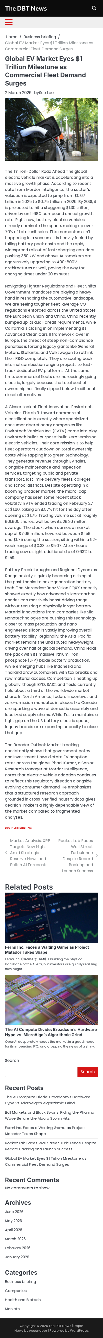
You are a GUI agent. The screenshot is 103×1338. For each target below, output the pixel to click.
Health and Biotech (23, 1299)
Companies (16, 1290)
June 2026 (14, 1211)
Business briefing (18, 827)
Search (12, 1060)
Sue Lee (46, 93)
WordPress (79, 1330)
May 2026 (13, 1220)
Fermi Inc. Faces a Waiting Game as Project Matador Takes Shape (47, 950)
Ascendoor (38, 1330)
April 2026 (13, 1229)
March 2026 (15, 1238)
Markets (12, 1308)
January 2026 (17, 1257)
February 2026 (17, 1247)
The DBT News (26, 8)
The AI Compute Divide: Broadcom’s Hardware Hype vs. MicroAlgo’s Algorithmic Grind (51, 1032)
